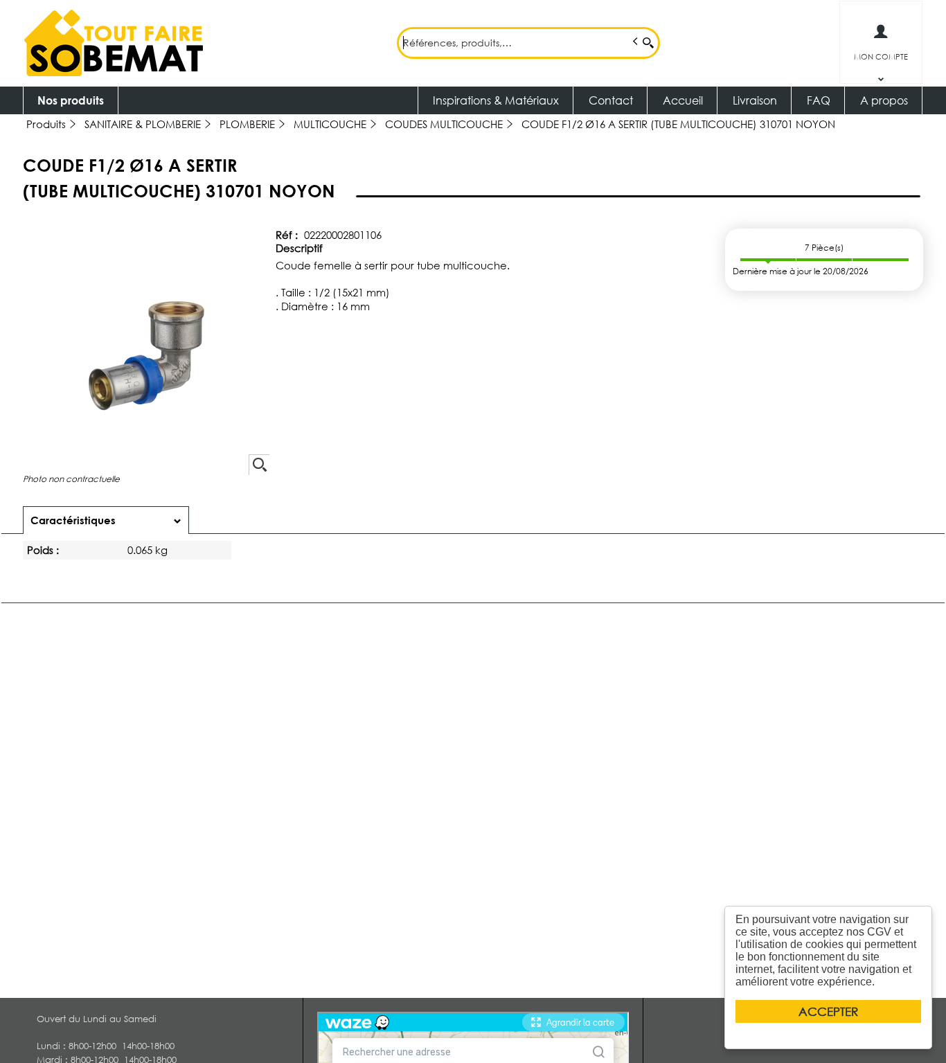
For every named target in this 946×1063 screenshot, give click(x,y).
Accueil (683, 100)
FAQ (818, 100)
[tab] (106, 520)
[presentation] (106, 520)
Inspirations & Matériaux (496, 100)
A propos (884, 100)
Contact (611, 100)
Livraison (755, 100)
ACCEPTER (828, 1011)
